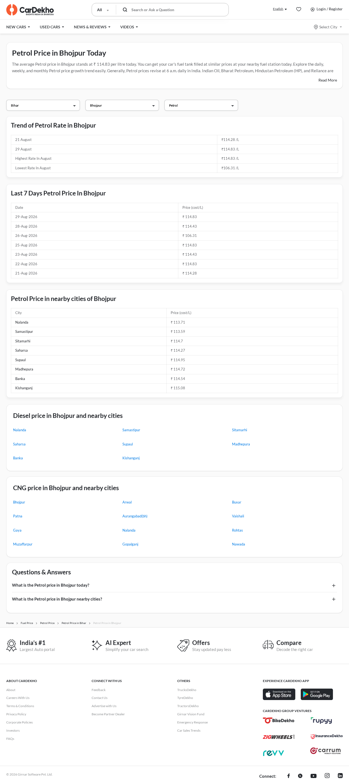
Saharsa (21, 350)
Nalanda (21, 322)
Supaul (20, 360)
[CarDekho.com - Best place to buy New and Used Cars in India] (30, 10)
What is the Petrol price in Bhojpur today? (50, 585)
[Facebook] (288, 776)
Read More (327, 80)
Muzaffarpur (22, 544)
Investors (13, 730)
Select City (328, 27)
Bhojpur (19, 502)
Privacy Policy (16, 714)
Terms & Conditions (20, 706)
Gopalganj (130, 544)
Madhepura (24, 369)
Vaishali (238, 516)
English (278, 9)
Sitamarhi (22, 341)
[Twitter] (300, 776)
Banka (20, 378)
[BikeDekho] (279, 720)
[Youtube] (314, 776)
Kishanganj (23, 388)
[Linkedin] (340, 776)
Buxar (236, 502)
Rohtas (237, 530)
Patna (17, 516)
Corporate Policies (19, 722)
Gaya (17, 530)
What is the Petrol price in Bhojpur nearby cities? (57, 598)
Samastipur (24, 331)
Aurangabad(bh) (135, 516)
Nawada (238, 544)
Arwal (127, 502)
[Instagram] (327, 776)
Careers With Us (17, 698)
